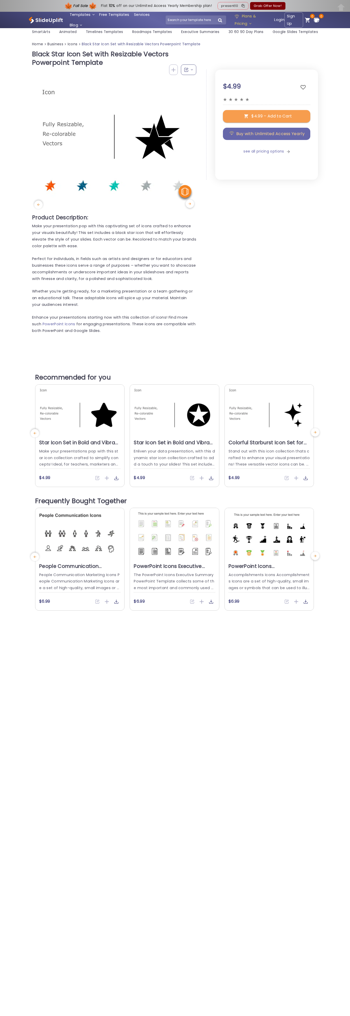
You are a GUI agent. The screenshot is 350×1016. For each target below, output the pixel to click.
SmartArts (41, 31)
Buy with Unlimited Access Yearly (270, 134)
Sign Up (291, 20)
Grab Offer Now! (268, 6)
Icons (73, 44)
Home (37, 44)
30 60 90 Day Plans (246, 31)
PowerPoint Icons (59, 324)
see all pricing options (263, 151)
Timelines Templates (104, 31)
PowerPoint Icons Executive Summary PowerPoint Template (173, 569)
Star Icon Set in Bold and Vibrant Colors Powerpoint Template (174, 445)
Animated (68, 31)
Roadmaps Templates (152, 31)
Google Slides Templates (295, 31)
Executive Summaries (200, 31)
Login (279, 19)
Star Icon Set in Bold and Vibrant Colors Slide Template (79, 445)
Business (55, 44)
